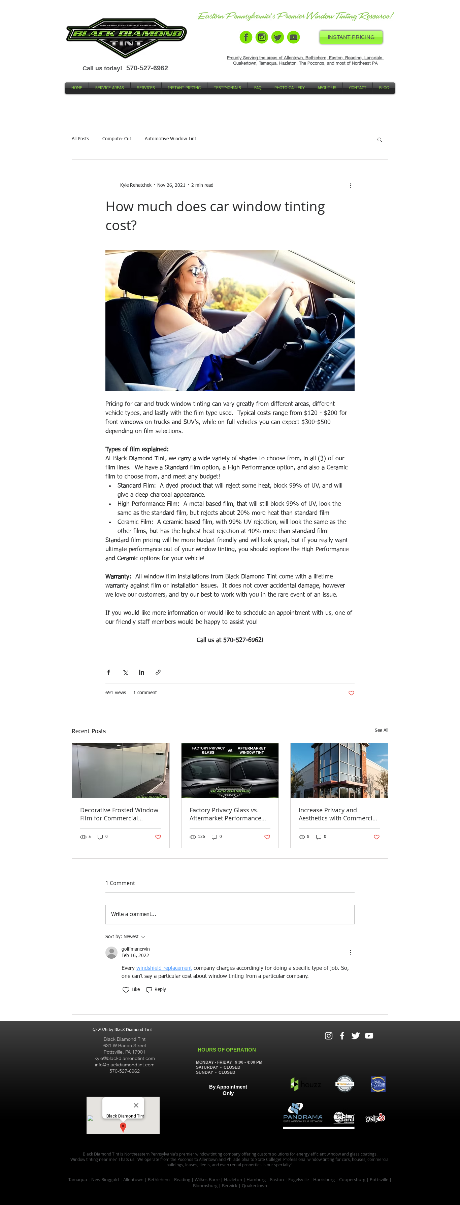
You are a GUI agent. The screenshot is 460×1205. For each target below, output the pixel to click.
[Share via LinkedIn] (141, 672)
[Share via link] (158, 672)
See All (381, 730)
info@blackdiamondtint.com (125, 1065)
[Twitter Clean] (356, 1036)
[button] (379, 139)
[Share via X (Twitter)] (125, 672)
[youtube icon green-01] (293, 37)
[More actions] (351, 185)
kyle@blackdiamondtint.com (125, 1058)
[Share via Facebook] (108, 672)
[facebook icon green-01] (246, 37)
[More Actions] (351, 953)
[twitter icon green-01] (277, 37)
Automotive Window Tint (170, 139)
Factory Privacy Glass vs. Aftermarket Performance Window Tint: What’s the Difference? (225, 814)
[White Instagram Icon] (329, 1036)
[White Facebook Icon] (342, 1036)
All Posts (80, 139)
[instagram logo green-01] (261, 37)
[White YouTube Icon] (369, 1036)
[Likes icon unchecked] (126, 990)
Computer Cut (116, 139)
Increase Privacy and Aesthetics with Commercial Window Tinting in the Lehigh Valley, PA (338, 814)
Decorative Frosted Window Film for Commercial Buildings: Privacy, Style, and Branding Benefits (120, 814)
